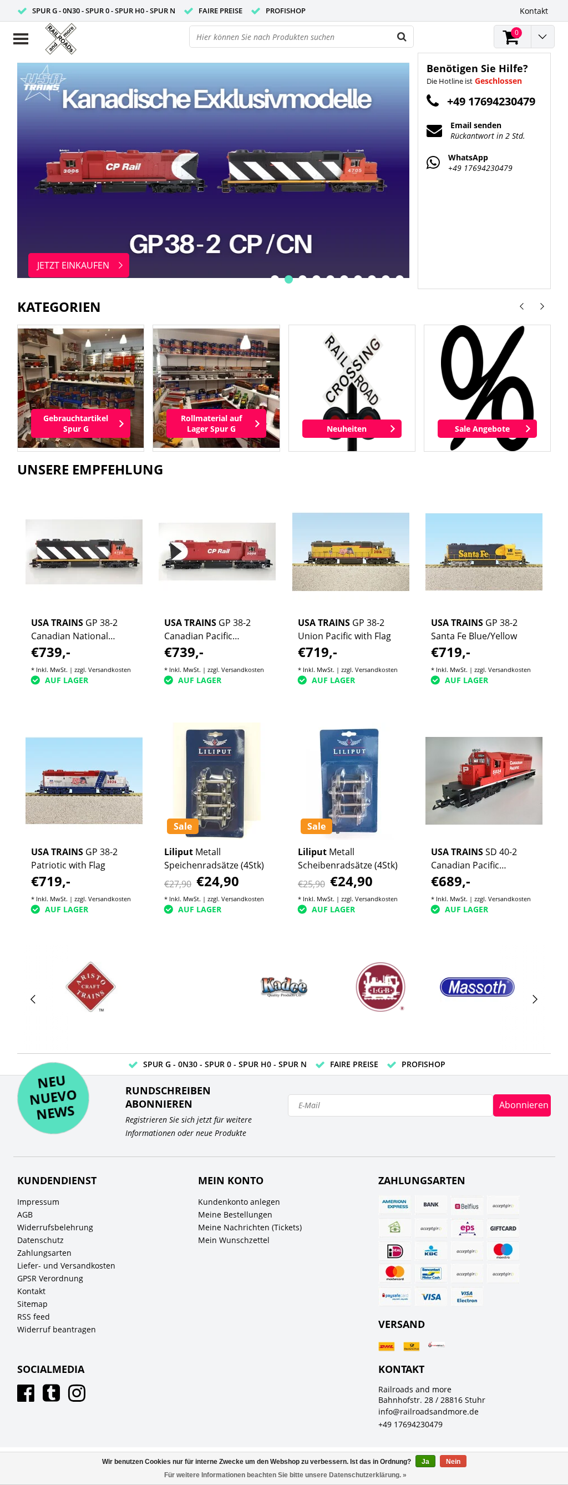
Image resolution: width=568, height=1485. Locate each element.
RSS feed (33, 1316)
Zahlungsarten (44, 1252)
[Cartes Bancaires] (503, 1205)
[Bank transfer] (431, 1205)
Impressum (38, 1201)
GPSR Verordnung (50, 1278)
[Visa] (431, 1296)
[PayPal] (467, 1274)
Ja (425, 1462)
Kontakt (31, 1291)
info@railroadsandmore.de (428, 1411)
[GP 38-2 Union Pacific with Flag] (351, 551)
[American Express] (395, 1205)
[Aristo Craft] (90, 987)
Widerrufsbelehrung (55, 1227)
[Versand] (386, 1346)
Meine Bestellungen (235, 1214)
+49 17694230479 (410, 1424)
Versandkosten (109, 669)
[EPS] (467, 1228)
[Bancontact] (431, 1274)
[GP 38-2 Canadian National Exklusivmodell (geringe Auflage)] (84, 551)
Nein (453, 1462)
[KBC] (431, 1251)
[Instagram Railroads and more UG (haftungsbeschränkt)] (76, 1397)
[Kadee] (283, 987)
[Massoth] (477, 987)
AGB (25, 1214)
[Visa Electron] (467, 1296)
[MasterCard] (395, 1274)
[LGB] (380, 987)
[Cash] (395, 1228)
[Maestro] (503, 1251)
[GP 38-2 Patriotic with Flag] (84, 781)
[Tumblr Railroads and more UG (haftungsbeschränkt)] (51, 1397)
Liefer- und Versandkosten (66, 1265)
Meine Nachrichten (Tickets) (250, 1227)
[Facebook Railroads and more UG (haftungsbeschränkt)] (25, 1397)
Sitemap (32, 1304)
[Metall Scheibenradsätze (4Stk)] (351, 781)
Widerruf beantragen (56, 1329)
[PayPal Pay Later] (503, 1274)
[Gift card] (503, 1228)
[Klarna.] (467, 1251)
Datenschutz (40, 1240)
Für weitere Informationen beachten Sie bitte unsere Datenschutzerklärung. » (285, 1475)
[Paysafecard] (395, 1296)
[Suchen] (402, 37)
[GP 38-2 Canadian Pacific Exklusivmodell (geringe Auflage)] (217, 551)
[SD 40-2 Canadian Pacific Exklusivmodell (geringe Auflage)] (484, 781)
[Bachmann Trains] (187, 999)
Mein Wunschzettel (234, 1240)
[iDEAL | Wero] (395, 1251)
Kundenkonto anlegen (239, 1201)
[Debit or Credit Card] (431, 1228)
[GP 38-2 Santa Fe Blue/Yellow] (484, 551)
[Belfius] (467, 1205)
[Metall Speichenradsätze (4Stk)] (217, 781)
